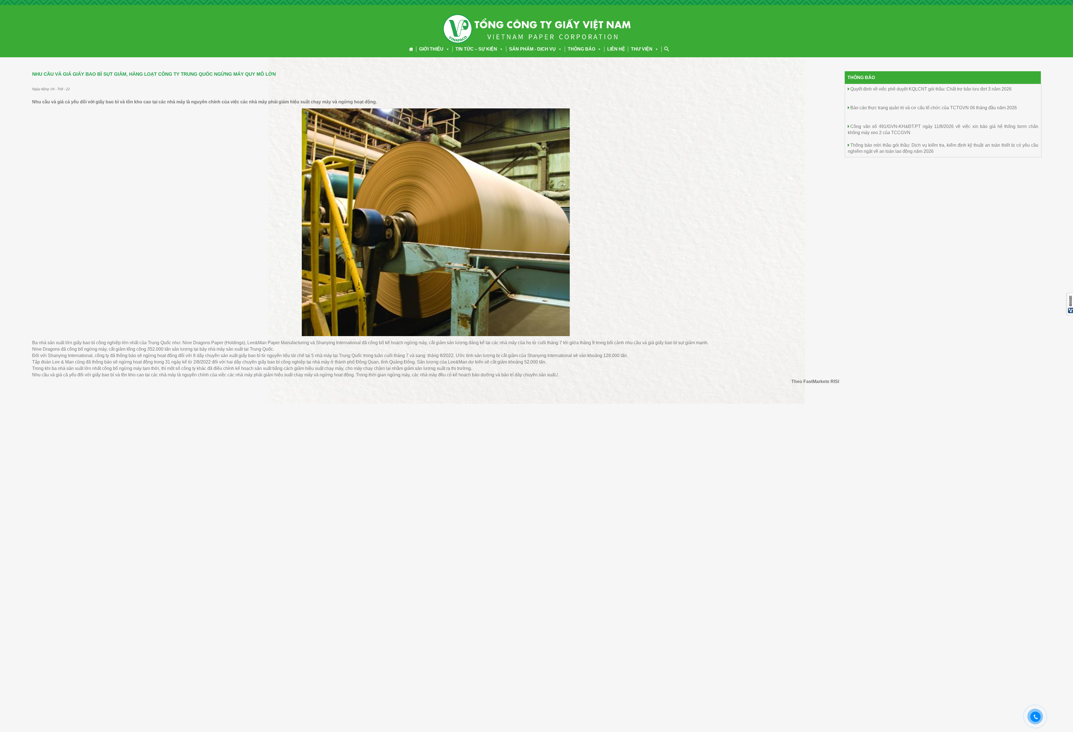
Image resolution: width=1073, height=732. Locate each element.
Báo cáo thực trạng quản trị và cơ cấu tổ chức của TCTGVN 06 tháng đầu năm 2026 (933, 107)
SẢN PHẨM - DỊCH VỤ (532, 49)
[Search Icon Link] (667, 49)
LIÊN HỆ (616, 49)
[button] (446, 49)
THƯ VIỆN (641, 49)
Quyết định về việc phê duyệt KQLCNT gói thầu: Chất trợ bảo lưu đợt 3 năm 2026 (931, 89)
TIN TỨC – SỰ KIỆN (476, 49)
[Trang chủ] (411, 49)
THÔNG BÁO (581, 49)
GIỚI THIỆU (431, 49)
